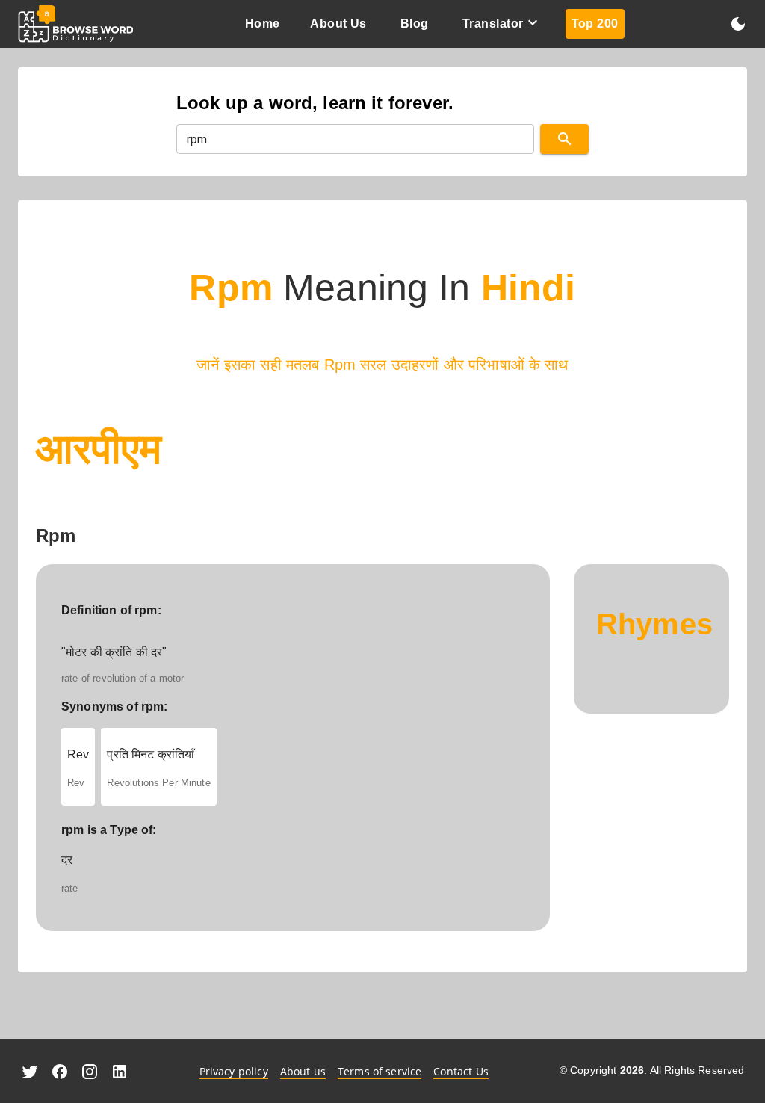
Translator (493, 23)
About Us (338, 23)
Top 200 (595, 23)
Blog (414, 23)
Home (262, 23)
